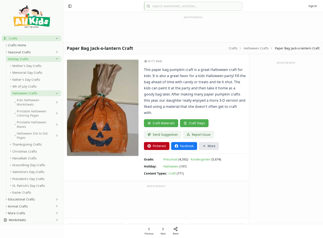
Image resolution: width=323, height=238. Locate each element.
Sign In (312, 6)
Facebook (187, 146)
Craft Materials (164, 123)
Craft (172, 173)
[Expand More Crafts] (56, 213)
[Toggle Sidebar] (63, 119)
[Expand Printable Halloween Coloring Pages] (56, 113)
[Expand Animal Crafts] (56, 206)
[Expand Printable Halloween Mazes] (56, 124)
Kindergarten (200, 159)
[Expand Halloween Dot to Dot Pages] (56, 135)
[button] (31, 38)
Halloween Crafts (256, 48)
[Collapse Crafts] (56, 38)
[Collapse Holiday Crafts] (56, 59)
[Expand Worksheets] (56, 220)
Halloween (171, 166)
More (211, 146)
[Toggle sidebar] (70, 6)
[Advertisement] (156, 201)
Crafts (233, 48)
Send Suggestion (165, 134)
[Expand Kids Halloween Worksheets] (56, 102)
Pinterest (159, 146)
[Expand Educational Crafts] (56, 199)
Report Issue (201, 134)
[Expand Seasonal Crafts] (56, 52)
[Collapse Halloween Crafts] (56, 93)
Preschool (170, 159)
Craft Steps (197, 123)
